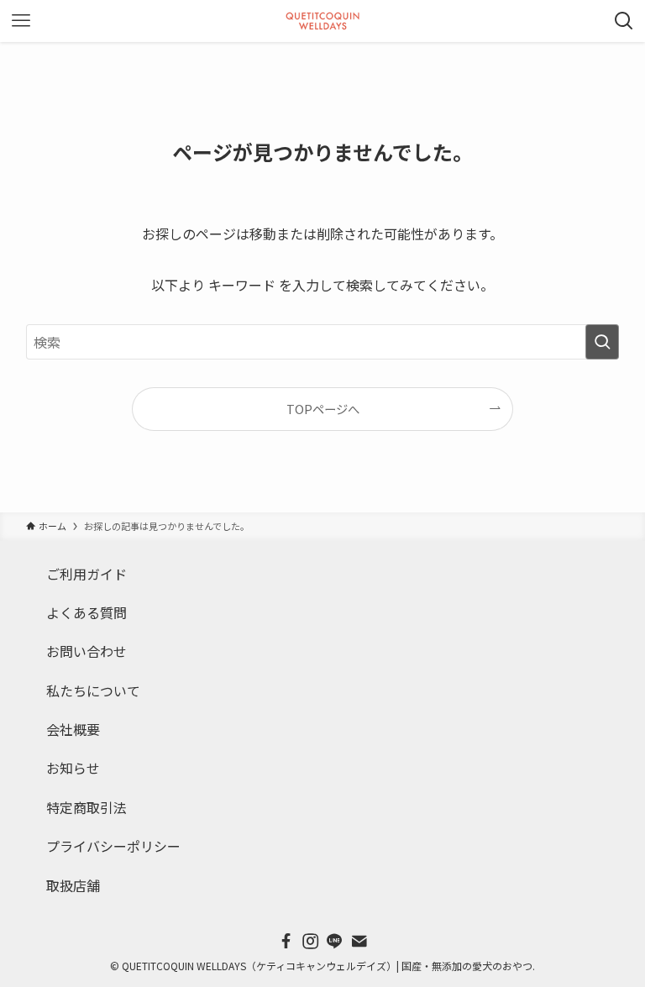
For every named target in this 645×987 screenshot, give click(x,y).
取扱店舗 (73, 885)
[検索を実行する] (602, 342)
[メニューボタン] (21, 21)
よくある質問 (86, 612)
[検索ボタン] (624, 21)
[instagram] (310, 941)
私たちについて (93, 690)
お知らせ (73, 768)
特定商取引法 (86, 807)
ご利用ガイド (86, 574)
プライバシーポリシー (113, 846)
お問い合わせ (86, 651)
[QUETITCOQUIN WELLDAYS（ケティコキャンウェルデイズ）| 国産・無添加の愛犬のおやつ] (322, 21)
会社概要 (73, 729)
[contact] (359, 941)
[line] (334, 941)
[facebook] (286, 941)
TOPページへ (322, 408)
